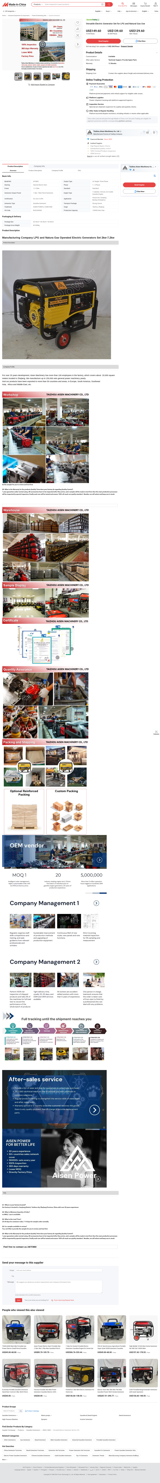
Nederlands (84, 1470)
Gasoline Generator (54, 15)
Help (118, 11)
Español (36, 1470)
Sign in (155, 6)
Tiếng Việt (130, 1470)
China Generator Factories (13, 1450)
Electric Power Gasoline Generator (15, 1455)
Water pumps (45, 1415)
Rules (156, 11)
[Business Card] (155, 175)
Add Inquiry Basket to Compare (43, 84)
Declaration (102, 1474)
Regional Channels (105, 1467)
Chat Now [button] (142, 41)
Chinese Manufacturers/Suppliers (54, 1467)
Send (18, 1300)
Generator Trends (98, 1455)
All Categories (9, 11)
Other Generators (10, 1440)
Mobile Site (127, 1467)
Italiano (69, 1470)
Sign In (89, 156)
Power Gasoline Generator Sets (125, 1450)
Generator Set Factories (57, 1450)
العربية (91, 1470)
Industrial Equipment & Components (18, 15)
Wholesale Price (83, 1467)
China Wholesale (71, 1467)
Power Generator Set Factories (79, 1450)
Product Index (118, 1467)
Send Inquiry (103, 41)
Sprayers (44, 1419)
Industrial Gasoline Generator (82, 1440)
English (29, 1470)
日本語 (104, 1470)
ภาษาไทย (115, 1470)
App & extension (131, 11)
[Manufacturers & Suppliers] (14, 4)
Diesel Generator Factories (35, 1450)
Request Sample (127, 46)
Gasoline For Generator (102, 1450)
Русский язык (60, 1470)
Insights (135, 1467)
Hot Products (27, 1467)
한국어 (98, 1470)
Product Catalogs (33, 1411)
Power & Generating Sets (39, 15)
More (4, 1460)
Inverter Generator (86, 1419)
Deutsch (76, 1470)
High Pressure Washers (10, 1419)
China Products (37, 1467)
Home (4, 15)
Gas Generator (25, 1440)
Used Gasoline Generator (63, 1455)
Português (44, 1470)
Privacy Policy (112, 1474)
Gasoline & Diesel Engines (88, 1415)
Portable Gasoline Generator (106, 1440)
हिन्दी (109, 1470)
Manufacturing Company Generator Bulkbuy (124, 1455)
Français (51, 1470)
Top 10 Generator (82, 1455)
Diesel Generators (125, 1415)
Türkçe (122, 1470)
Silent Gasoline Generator (58, 1440)
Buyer (108, 11)
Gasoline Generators (9, 1415)
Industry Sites (94, 1467)
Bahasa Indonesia (140, 1470)
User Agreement (92, 1474)
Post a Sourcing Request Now (62, 1300)
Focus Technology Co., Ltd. (66, 1474)
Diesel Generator (40, 1440)
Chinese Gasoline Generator (40, 1455)
